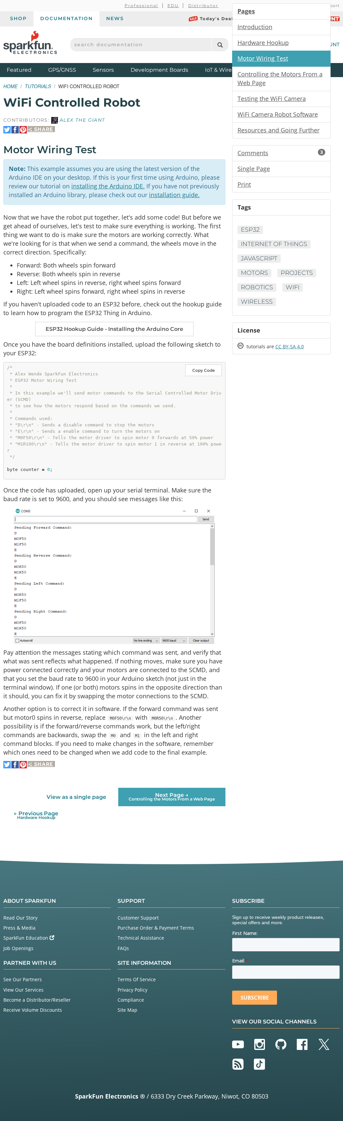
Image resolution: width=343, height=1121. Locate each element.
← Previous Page (36, 815)
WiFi (292, 287)
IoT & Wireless (223, 70)
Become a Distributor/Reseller (37, 1000)
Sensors (103, 70)
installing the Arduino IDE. (108, 186)
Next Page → (172, 797)
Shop (18, 18)
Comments (280, 153)
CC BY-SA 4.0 (289, 346)
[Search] (219, 44)
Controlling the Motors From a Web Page (280, 78)
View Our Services (23, 990)
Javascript (259, 258)
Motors (254, 273)
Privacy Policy (132, 990)
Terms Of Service (137, 979)
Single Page (253, 169)
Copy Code (203, 370)
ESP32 (250, 229)
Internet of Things (274, 244)
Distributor (203, 5)
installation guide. (174, 195)
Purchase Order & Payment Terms (156, 928)
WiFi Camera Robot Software (277, 114)
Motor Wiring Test (262, 58)
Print (244, 184)
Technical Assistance (141, 938)
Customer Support (138, 917)
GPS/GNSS (62, 70)
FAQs (123, 948)
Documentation (66, 18)
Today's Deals (218, 18)
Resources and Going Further (278, 130)
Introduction (254, 27)
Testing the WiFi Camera (271, 99)
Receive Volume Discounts (32, 1010)
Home (10, 86)
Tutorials (38, 86)
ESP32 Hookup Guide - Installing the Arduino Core (114, 329)
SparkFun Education (26, 938)
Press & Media (19, 928)
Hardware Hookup (263, 43)
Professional (141, 5)
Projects (297, 273)
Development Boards (159, 70)
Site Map (127, 1010)
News (115, 18)
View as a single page (76, 797)
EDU (173, 5)
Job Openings (18, 948)
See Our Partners (22, 979)
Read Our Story (20, 917)
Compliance (131, 1000)
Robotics (257, 287)
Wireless (257, 301)
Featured (26, 69)
